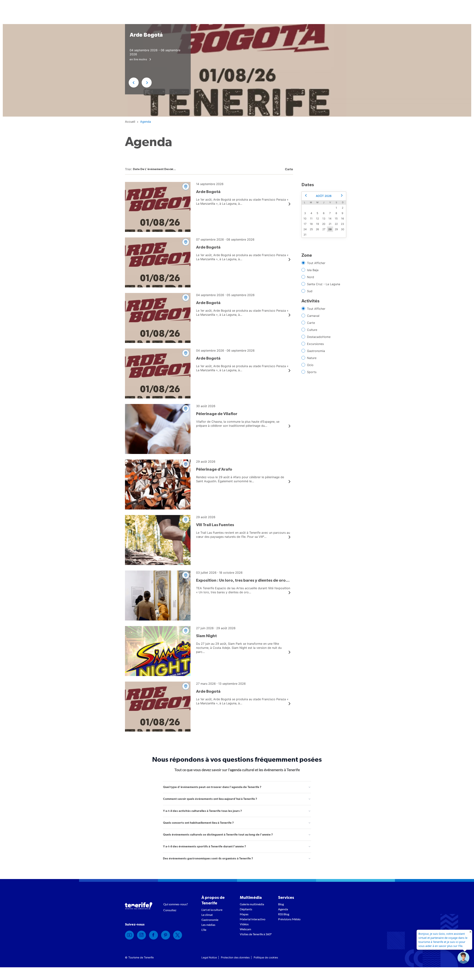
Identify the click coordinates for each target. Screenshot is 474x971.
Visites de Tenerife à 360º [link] (256, 934)
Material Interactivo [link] (252, 919)
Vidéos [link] (244, 924)
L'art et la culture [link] (211, 909)
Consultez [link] (169, 910)
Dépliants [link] (246, 909)
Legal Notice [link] (209, 957)
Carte (311, 323)
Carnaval (313, 316)
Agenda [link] (283, 909)
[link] (130, 121)
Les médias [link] (208, 924)
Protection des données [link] (235, 957)
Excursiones (315, 344)
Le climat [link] (207, 914)
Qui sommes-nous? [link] (175, 904)
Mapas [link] (244, 914)
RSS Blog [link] (283, 914)
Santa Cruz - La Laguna (323, 284)
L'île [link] (203, 929)
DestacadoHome (319, 337)
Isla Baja (312, 270)
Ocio (310, 365)
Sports (311, 372)
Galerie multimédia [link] (252, 904)
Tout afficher (316, 263)
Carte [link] (288, 169)
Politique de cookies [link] (266, 957)
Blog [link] (281, 904)
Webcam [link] (245, 929)
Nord (310, 277)
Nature (311, 358)
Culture (312, 330)
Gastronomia (316, 351)
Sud (309, 291)
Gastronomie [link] (209, 919)
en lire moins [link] (139, 59)
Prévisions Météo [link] (289, 919)
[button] (134, 83)
